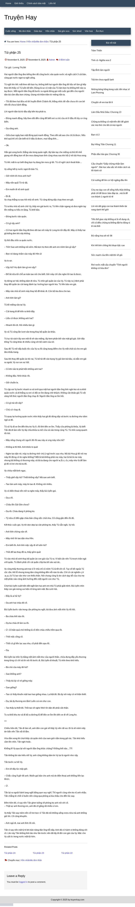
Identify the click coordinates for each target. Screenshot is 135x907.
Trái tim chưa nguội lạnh (102, 79)
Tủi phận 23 (38, 853)
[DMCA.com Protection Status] (6, 905)
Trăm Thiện (96, 50)
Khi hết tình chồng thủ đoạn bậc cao (108, 245)
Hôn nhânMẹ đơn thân (31, 860)
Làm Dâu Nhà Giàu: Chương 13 (106, 112)
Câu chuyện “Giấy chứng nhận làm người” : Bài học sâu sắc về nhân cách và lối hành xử (110, 167)
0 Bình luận (64, 60)
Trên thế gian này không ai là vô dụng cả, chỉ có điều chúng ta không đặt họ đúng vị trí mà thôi (110, 222)
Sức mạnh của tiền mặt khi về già (106, 255)
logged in (23, 882)
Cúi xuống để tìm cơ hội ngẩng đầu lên (109, 180)
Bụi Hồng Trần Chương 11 (103, 144)
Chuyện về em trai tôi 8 (102, 102)
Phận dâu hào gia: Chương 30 (105, 154)
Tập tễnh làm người (100, 70)
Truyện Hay (20, 17)
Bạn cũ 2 (95, 135)
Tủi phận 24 (9, 853)
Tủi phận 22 (67, 853)
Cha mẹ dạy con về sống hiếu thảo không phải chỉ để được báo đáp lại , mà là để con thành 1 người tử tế (110, 193)
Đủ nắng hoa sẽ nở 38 (101, 236)
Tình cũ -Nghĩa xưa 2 (101, 60)
